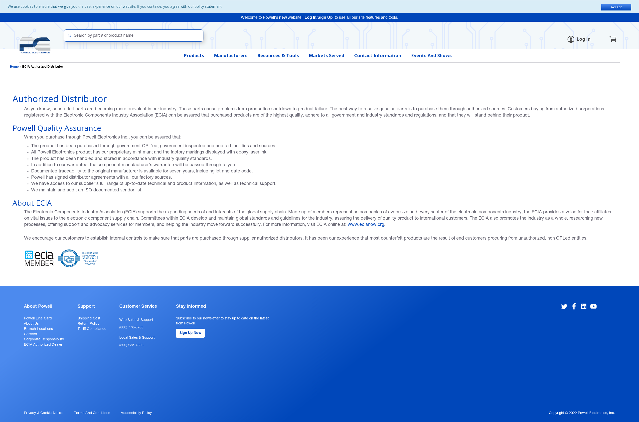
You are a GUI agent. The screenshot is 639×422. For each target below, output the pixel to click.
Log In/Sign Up (319, 17)
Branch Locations (38, 329)
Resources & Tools (278, 55)
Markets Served (326, 55)
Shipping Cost (89, 318)
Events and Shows (431, 55)
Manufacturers (230, 55)
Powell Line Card (38, 318)
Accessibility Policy (136, 413)
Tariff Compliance (92, 329)
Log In (584, 39)
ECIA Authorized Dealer (43, 345)
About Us (31, 324)
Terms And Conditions (92, 413)
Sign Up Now (190, 333)
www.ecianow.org (366, 225)
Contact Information (377, 55)
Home (14, 66)
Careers (30, 334)
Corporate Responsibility (44, 339)
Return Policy (89, 324)
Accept (616, 7)
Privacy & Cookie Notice (43, 413)
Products (194, 55)
